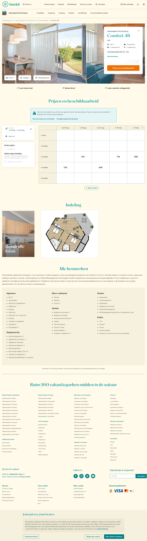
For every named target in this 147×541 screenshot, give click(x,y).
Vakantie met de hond (116, 410)
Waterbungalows (43, 454)
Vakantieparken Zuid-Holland (10, 434)
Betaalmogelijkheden (8, 497)
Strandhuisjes (42, 445)
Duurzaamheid (42, 491)
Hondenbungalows (79, 437)
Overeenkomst (6, 494)
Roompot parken (7, 451)
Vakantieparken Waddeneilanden (11, 428)
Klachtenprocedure (8, 500)
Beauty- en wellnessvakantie (118, 413)
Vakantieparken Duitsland (45, 404)
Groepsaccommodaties (81, 401)
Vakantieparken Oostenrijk (45, 407)
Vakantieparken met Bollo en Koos (120, 433)
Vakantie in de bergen (80, 457)
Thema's (113, 395)
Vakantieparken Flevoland (9, 404)
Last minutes (6, 442)
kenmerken (112, 56)
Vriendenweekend (115, 416)
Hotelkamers (42, 433)
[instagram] (81, 478)
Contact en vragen (7, 488)
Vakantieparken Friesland (9, 407)
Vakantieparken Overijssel (9, 422)
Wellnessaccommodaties (81, 422)
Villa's (40, 451)
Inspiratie (61, 4)
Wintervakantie (114, 404)
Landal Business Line (80, 491)
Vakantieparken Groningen (10, 413)
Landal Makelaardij (79, 497)
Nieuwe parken (6, 445)
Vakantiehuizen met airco (81, 434)
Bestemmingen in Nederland (10, 395)
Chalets (40, 430)
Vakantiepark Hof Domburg (117, 31)
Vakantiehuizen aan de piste (82, 419)
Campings (101, 4)
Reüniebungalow (79, 416)
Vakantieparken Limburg (9, 416)
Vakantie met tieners (116, 430)
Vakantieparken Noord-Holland (11, 419)
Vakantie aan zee (79, 454)
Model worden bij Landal (45, 497)
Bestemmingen (49, 4)
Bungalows (41, 427)
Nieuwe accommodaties (9, 448)
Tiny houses (41, 448)
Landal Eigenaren (79, 494)
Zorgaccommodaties (80, 425)
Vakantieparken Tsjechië (45, 410)
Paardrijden (113, 448)
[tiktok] (87, 478)
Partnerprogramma (43, 500)
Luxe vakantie (114, 401)
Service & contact (86, 4)
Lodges (40, 436)
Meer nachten (93, 188)
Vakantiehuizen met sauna (81, 431)
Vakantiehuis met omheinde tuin (83, 407)
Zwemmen (113, 460)
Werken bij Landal (43, 494)
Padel (111, 451)
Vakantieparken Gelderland (10, 410)
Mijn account (6, 491)
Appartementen (42, 424)
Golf (111, 445)
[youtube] (93, 478)
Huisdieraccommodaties (81, 404)
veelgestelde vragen (16, 474)
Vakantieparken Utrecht (9, 425)
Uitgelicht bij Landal (8, 439)
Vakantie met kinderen (117, 421)
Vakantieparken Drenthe (9, 401)
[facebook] (76, 478)
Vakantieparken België (44, 398)
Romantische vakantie (116, 407)
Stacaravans (41, 442)
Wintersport (113, 457)
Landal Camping (78, 488)
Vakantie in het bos (79, 448)
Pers (39, 503)
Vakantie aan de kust (80, 445)
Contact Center (25, 477)
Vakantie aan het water (80, 451)
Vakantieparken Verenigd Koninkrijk (48, 413)
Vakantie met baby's (116, 424)
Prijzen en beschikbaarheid (123, 68)
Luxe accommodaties (80, 413)
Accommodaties (43, 421)
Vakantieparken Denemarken (46, 401)
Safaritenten (41, 439)
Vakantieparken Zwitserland (46, 416)
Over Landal (41, 488)
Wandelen (113, 454)
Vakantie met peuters (116, 427)
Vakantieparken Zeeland (9, 431)
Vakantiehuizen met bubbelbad (83, 428)
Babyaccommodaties (80, 398)
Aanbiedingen (72, 4)
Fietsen (112, 442)
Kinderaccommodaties (80, 410)
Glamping (113, 398)
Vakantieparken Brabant (9, 398)
